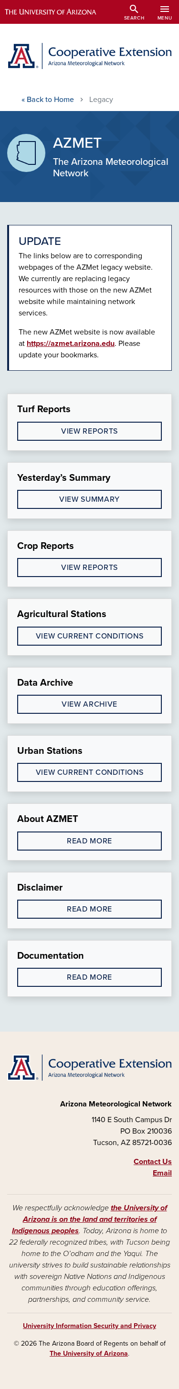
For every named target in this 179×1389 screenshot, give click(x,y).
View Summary (89, 499)
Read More (89, 841)
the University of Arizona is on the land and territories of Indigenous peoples (89, 1219)
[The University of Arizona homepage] (57, 12)
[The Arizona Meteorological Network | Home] (89, 56)
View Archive (89, 704)
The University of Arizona (89, 1353)
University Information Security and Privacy (89, 1326)
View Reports (89, 431)
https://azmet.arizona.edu (71, 343)
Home (47, 99)
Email (162, 1173)
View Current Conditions (90, 636)
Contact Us (153, 1161)
